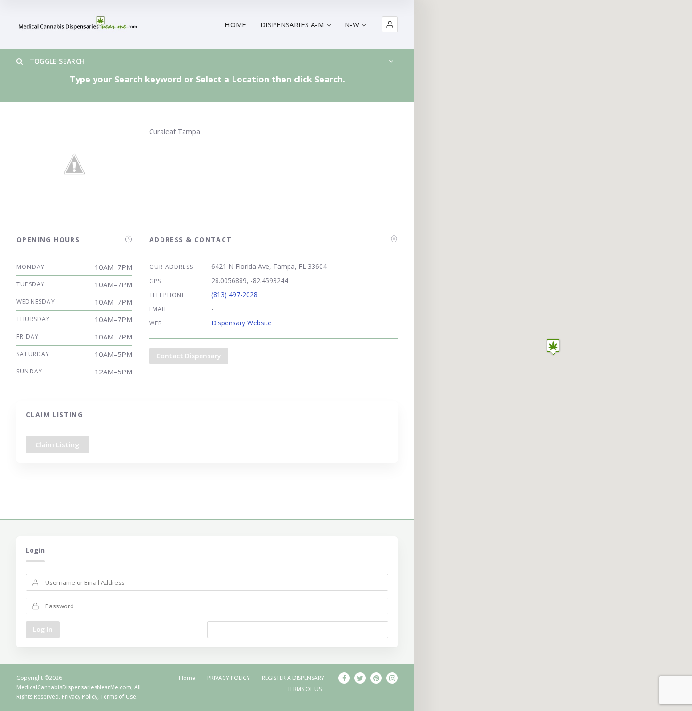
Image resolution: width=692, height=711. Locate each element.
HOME (235, 24)
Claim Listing (57, 444)
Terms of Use (118, 697)
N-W (352, 24)
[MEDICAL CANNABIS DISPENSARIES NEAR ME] (78, 24)
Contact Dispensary (188, 355)
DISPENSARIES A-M (292, 24)
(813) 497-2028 (234, 294)
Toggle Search (56, 61)
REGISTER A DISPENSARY (293, 678)
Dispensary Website (241, 322)
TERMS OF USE (305, 689)
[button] (390, 24)
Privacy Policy (79, 697)
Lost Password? (298, 629)
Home (187, 678)
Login (35, 550)
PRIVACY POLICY (228, 678)
